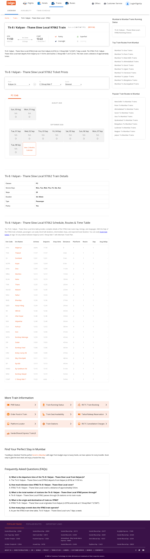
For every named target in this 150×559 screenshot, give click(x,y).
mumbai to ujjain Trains (124, 69)
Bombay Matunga (21, 337)
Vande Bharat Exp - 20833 (125, 544)
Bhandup (18, 300)
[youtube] (143, 550)
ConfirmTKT (99, 550)
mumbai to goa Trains (123, 50)
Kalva (17, 279)
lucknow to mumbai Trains (125, 128)
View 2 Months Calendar (29, 148)
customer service (77, 550)
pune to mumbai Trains (124, 105)
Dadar (17, 342)
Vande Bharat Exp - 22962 (13, 531)
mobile (38, 550)
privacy (46, 550)
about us (8, 550)
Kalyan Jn (18, 248)
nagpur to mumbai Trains (125, 131)
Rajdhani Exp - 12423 (96, 544)
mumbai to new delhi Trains (126, 58)
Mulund (17, 290)
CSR (32, 550)
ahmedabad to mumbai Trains (127, 109)
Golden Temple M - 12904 (13, 544)
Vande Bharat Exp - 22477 (97, 531)
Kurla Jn (18, 327)
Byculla (17, 363)
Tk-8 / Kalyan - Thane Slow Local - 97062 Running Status (128, 31)
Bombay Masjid (20, 374)
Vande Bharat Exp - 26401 (97, 535)
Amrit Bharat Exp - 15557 (97, 539)
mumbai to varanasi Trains (125, 73)
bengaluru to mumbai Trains (126, 124)
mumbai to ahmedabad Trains (127, 61)
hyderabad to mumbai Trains (126, 120)
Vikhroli (17, 311)
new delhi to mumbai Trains (126, 102)
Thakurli (18, 253)
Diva (16, 269)
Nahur (17, 295)
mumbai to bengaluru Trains (126, 80)
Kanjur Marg (19, 305)
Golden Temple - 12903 (12, 539)
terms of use (56, 550)
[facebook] (136, 550)
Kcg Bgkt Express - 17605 (125, 531)
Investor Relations (21, 550)
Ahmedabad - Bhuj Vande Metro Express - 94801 (71, 539)
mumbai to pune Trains (124, 54)
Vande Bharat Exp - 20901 (41, 531)
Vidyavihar (18, 321)
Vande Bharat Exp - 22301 (125, 539)
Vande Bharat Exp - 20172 (69, 531)
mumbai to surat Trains (124, 65)
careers (66, 550)
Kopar (17, 263)
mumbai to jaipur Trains (124, 76)
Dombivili (18, 258)
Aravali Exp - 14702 (39, 544)
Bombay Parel (20, 348)
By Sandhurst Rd (21, 369)
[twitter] (139, 550)
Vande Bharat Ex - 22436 (69, 544)
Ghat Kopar (19, 316)
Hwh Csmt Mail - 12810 (40, 535)
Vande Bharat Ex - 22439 (69, 535)
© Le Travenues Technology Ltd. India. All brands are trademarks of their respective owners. (75, 556)
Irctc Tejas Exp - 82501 (12, 535)
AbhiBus (89, 550)
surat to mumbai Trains (124, 113)
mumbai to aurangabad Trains (127, 84)
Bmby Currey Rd (21, 353)
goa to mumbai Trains (123, 116)
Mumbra (18, 274)
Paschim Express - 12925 (41, 539)
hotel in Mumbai (39, 455)
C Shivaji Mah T (20, 379)
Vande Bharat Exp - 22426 (125, 535)
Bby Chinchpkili (20, 358)
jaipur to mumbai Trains (124, 135)
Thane (17, 284)
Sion (16, 332)
